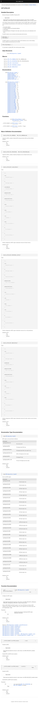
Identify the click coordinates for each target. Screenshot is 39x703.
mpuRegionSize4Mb (12, 101)
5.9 (24, 4)
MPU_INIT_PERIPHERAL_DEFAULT (14, 64)
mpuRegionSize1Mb (12, 99)
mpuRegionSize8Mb (12, 102)
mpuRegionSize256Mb (12, 108)
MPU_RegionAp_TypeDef (13, 72)
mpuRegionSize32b (12, 83)
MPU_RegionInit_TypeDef (15, 53)
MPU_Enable (15, 126)
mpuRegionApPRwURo (12, 75)
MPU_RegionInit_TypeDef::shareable (11, 633)
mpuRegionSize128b (12, 85)
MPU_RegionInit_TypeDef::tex (26, 635)
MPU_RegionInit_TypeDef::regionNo (11, 632)
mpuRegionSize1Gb (12, 110)
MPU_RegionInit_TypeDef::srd (10, 635)
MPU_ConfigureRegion (17, 119)
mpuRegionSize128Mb (12, 106)
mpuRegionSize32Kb (12, 93)
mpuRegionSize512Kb (12, 98)
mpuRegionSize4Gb (12, 112)
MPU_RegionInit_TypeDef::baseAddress (12, 626)
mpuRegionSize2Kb (12, 89)
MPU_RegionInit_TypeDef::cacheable (11, 628)
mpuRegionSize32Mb (12, 104)
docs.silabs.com (19, 1)
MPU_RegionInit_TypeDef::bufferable (11, 627)
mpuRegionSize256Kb (12, 97)
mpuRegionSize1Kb (12, 88)
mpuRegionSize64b (12, 84)
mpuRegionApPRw (11, 74)
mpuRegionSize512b (12, 87)
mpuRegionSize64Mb (12, 105)
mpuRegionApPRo (11, 77)
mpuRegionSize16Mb (12, 103)
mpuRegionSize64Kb (12, 95)
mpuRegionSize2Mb (12, 100)
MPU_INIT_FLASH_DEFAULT (13, 63)
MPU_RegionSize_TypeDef (13, 82)
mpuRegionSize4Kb (12, 90)
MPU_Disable (15, 123)
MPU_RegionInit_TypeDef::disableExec (12, 630)
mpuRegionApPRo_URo (12, 79)
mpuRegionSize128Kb (12, 96)
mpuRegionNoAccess (12, 73)
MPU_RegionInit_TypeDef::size (28, 633)
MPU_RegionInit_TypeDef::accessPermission (17, 624)
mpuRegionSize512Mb (12, 109)
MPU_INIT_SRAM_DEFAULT (13, 66)
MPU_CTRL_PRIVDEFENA (13, 61)
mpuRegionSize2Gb (12, 111)
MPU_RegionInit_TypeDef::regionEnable (12, 631)
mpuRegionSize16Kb (12, 92)
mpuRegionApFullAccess (13, 76)
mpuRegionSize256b (12, 86)
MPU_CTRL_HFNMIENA (12, 59)
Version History (32, 4)
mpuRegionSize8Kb (12, 91)
